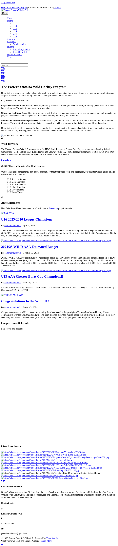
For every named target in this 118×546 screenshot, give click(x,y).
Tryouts (10, 47)
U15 (15, 31)
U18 (15, 36)
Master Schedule (14, 54)
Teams (10, 21)
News (9, 57)
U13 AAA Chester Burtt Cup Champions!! (32, 276)
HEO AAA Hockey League (14, 7)
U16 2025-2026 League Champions (26, 219)
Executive (11, 41)
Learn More (46, 541)
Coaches (11, 39)
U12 (15, 23)
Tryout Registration (21, 49)
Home (10, 18)
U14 (15, 28)
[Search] (2, 62)
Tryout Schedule (20, 52)
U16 (15, 34)
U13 (15, 26)
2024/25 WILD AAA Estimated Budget (29, 247)
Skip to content (8, 2)
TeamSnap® (52, 538)
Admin (57, 7)
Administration (19, 44)
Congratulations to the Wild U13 (25, 301)
